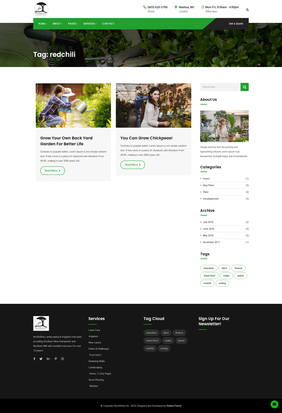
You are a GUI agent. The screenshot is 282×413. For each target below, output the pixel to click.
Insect (206, 178)
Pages (72, 23)
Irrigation (93, 336)
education (209, 268)
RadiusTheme (174, 405)
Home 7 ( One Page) (100, 373)
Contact (108, 23)
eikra (224, 268)
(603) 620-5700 (158, 7)
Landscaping (95, 367)
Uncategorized (211, 198)
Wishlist (93, 386)
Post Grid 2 (95, 355)
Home (41, 23)
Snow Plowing (96, 379)
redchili (207, 283)
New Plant (208, 185)
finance (238, 268)
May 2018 (208, 235)
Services (89, 23)
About (57, 23)
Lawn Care (94, 330)
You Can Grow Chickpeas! (146, 138)
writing (222, 283)
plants (240, 275)
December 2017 (211, 242)
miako (226, 275)
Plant (205, 192)
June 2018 (208, 228)
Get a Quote (236, 23)
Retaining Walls (97, 361)
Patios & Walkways (99, 348)
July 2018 (208, 222)
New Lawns (95, 342)
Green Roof (209, 275)
